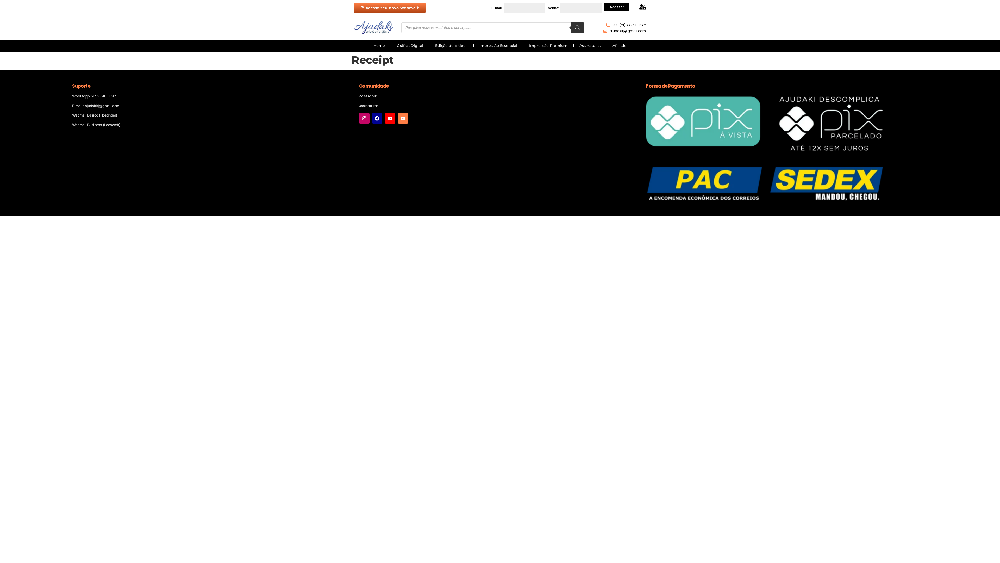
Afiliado (619, 45)
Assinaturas (590, 45)
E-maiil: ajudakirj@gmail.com (95, 105)
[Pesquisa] (577, 27)
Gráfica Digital (410, 45)
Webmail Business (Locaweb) (96, 125)
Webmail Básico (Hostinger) (94, 115)
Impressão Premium (548, 45)
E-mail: (497, 8)
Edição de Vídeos (451, 45)
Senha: (553, 8)
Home (379, 45)
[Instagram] (364, 118)
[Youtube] (390, 118)
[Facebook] (377, 118)
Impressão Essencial (498, 45)
